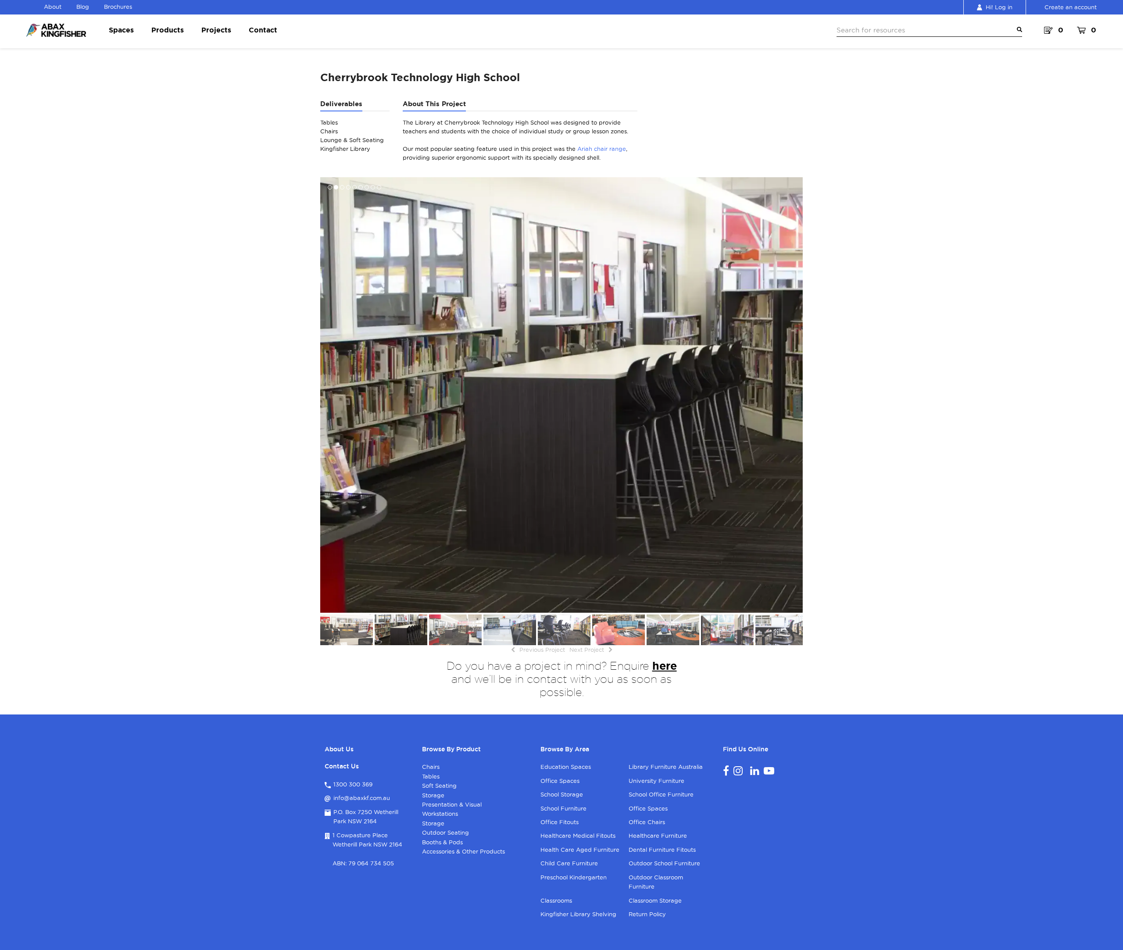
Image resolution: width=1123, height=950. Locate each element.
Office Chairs (647, 822)
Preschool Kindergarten (573, 877)
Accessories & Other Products (463, 851)
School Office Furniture (661, 794)
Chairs (431, 767)
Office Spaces (559, 781)
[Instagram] (738, 770)
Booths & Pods (442, 842)
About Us (339, 749)
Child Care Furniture (569, 863)
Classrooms (556, 900)
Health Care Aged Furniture (579, 849)
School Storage (561, 794)
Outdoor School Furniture (664, 863)
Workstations (440, 814)
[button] (327, 395)
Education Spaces (565, 767)
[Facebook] (726, 770)
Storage (433, 795)
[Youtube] (769, 770)
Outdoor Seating (445, 832)
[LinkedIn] (754, 770)
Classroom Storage (655, 900)
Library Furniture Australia (666, 767)
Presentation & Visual (452, 804)
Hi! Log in (999, 7)
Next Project (586, 649)
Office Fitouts (559, 822)
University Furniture (656, 781)
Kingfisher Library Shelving (578, 914)
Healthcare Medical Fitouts (577, 835)
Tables (431, 776)
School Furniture (563, 808)
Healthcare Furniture (658, 835)
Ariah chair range (601, 149)
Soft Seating (439, 785)
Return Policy (647, 914)
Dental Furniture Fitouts (662, 849)
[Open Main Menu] (1017, 29)
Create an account (1070, 7)
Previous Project (542, 649)
